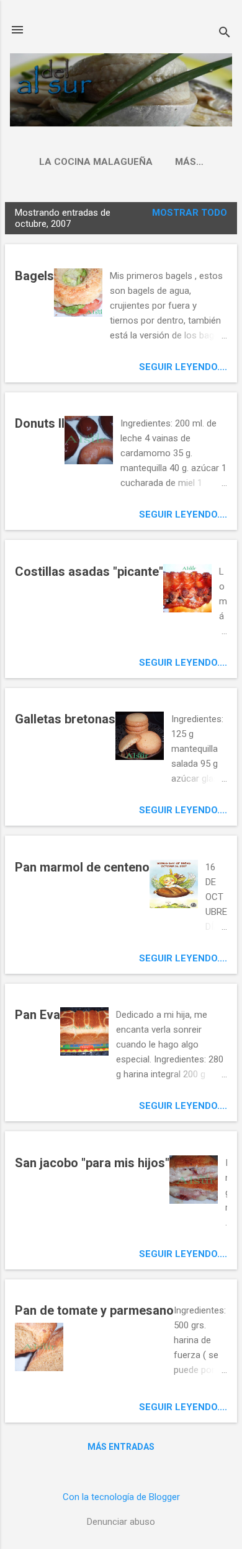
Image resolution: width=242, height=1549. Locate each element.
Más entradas (121, 1447)
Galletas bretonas (65, 719)
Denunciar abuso (121, 1521)
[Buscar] (224, 34)
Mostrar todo (189, 212)
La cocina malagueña (96, 161)
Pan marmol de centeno (82, 867)
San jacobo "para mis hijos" (92, 1162)
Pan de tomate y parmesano (94, 1310)
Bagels (34, 275)
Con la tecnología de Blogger (121, 1497)
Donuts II (40, 423)
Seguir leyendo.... (183, 367)
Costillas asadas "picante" (89, 571)
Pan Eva (37, 1014)
